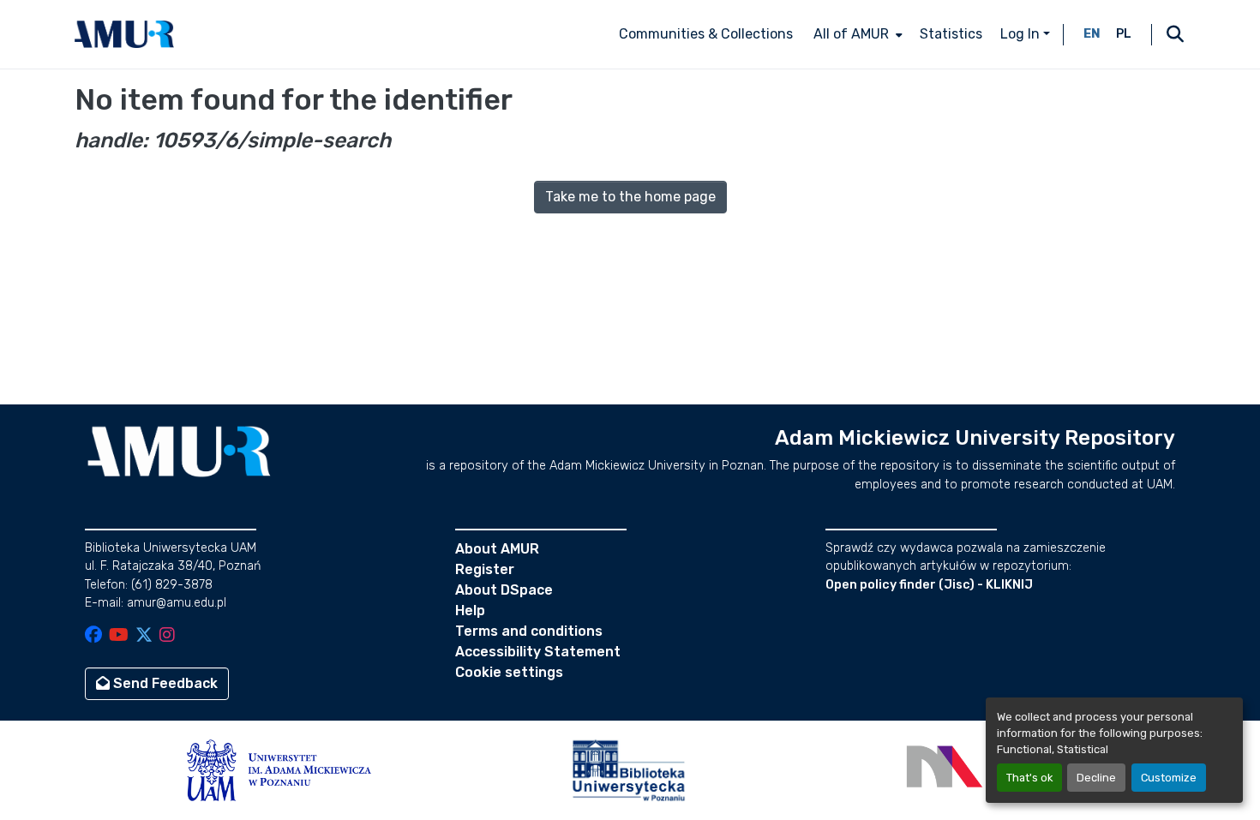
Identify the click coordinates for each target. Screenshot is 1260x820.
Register (484, 569)
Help (470, 610)
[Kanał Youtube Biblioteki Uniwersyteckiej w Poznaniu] (119, 636)
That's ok (1029, 777)
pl (1123, 34)
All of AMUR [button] (851, 34)
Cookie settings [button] (509, 672)
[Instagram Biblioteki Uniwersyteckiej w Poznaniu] (167, 636)
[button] (124, 34)
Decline (1096, 777)
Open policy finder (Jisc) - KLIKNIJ (929, 585)
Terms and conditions (529, 631)
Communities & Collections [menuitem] (706, 34)
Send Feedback (164, 683)
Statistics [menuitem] (951, 34)
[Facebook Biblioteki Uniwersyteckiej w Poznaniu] (93, 636)
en (1092, 34)
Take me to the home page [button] (630, 197)
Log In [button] (1021, 34)
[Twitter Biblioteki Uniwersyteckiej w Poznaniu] (144, 636)
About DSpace (504, 590)
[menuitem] (856, 34)
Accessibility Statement (538, 651)
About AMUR (497, 549)
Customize (1169, 777)
